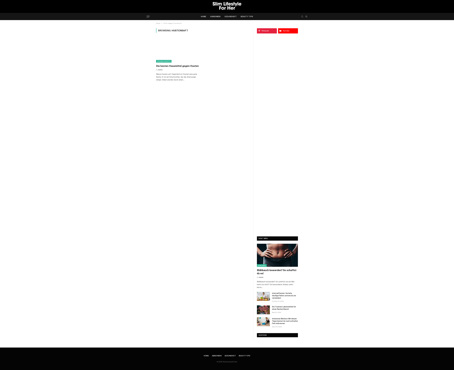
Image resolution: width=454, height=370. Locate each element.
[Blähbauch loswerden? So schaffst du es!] (277, 255)
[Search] (306, 16)
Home (203, 17)
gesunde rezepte (164, 61)
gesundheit (231, 17)
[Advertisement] (277, 135)
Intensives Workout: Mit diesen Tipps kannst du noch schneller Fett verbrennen (285, 321)
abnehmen (215, 17)
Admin (160, 70)
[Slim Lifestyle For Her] (227, 6)
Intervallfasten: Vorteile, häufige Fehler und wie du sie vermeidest (284, 295)
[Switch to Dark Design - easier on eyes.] (302, 16)
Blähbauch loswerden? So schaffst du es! (276, 272)
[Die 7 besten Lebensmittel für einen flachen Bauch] (263, 309)
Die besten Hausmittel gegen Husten (177, 66)
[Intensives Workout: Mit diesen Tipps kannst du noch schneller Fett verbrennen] (263, 321)
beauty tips (247, 17)
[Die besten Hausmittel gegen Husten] (178, 50)
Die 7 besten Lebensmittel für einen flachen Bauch (284, 308)
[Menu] (148, 16)
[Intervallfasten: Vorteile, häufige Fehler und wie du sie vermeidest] (263, 296)
